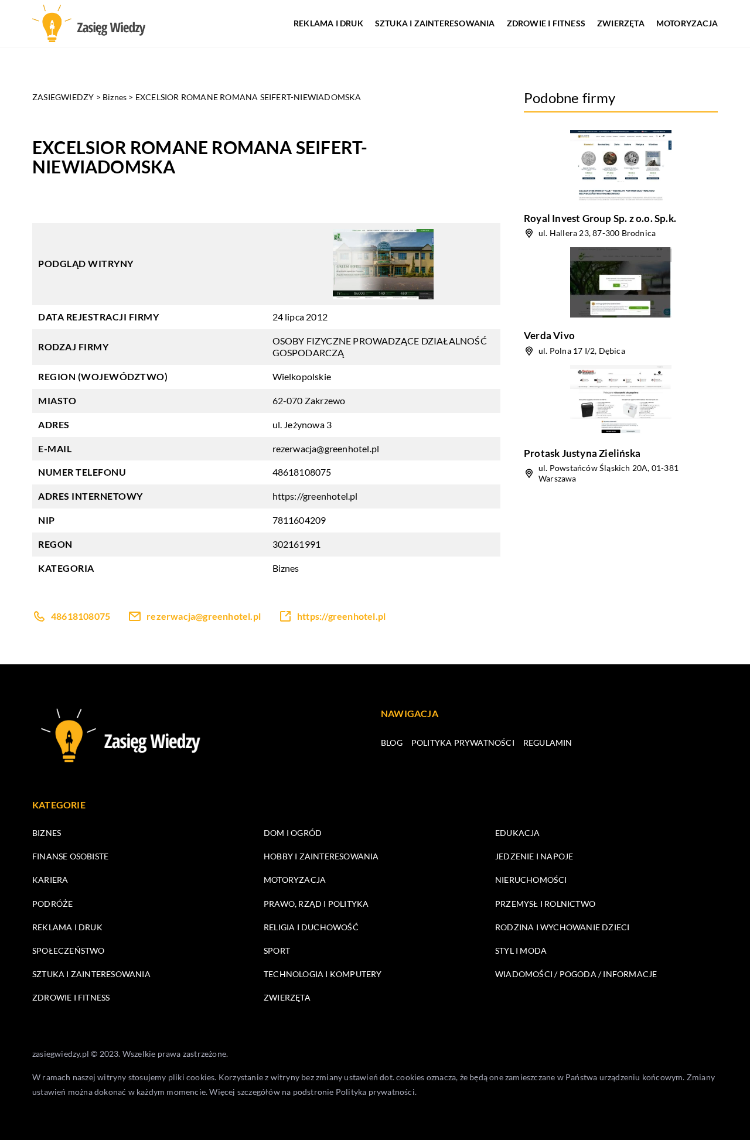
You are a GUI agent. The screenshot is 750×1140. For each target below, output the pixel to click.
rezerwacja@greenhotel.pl (326, 448)
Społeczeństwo (68, 950)
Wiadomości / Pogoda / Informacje (576, 974)
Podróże (52, 904)
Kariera (50, 880)
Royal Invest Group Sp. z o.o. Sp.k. (600, 218)
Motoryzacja (687, 23)
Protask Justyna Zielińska (582, 453)
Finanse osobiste (70, 856)
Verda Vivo (549, 335)
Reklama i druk (328, 23)
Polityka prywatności (462, 743)
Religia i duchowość (311, 927)
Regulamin (547, 743)
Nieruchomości (531, 880)
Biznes (285, 568)
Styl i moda (521, 950)
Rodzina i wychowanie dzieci (562, 927)
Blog (392, 743)
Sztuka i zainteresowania (435, 23)
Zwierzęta (621, 23)
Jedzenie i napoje (534, 856)
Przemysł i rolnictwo (545, 904)
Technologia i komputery (323, 974)
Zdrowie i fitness (546, 23)
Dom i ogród (293, 833)
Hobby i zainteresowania (321, 856)
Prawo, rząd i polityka (316, 904)
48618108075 (302, 471)
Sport (277, 950)
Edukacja (517, 833)
